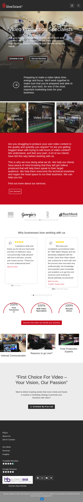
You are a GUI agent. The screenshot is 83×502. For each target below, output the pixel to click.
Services (6, 451)
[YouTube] (46, 478)
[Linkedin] (38, 478)
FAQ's (5, 433)
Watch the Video (12, 267)
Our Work (6, 447)
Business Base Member (18, 486)
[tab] (25, 219)
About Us (6, 436)
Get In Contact (8, 440)
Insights (5, 454)
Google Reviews (9, 469)
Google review (59, 284)
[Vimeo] (51, 478)
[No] (80, 497)
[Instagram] (42, 478)
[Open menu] (72, 5)
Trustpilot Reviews (10, 461)
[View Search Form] (78, 5)
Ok (42, 499)
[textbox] (14, 310)
